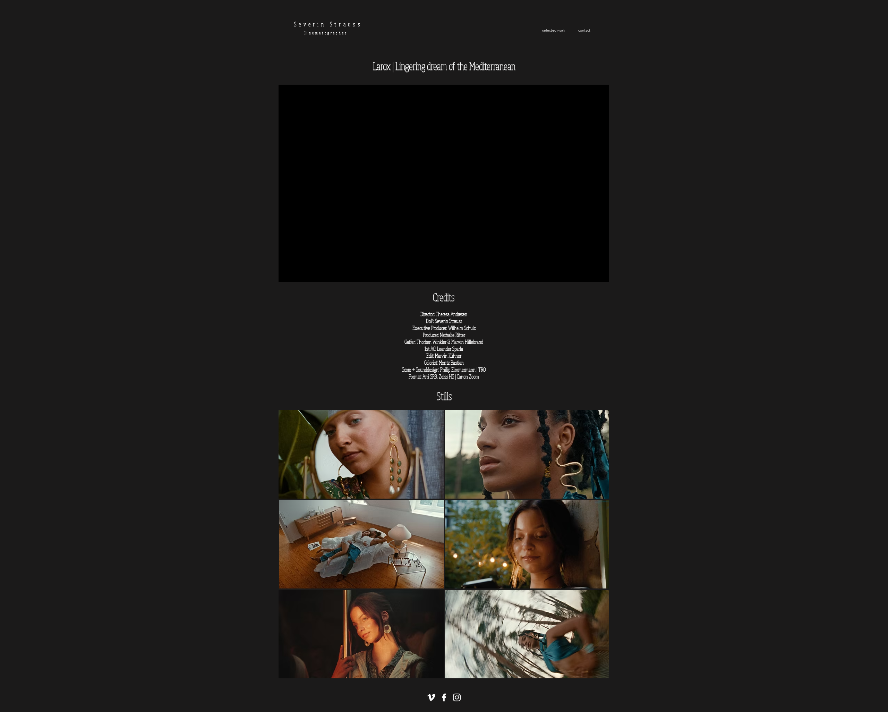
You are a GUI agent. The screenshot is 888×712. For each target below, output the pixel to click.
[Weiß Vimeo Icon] (431, 697)
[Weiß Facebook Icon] (444, 697)
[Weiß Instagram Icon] (457, 697)
